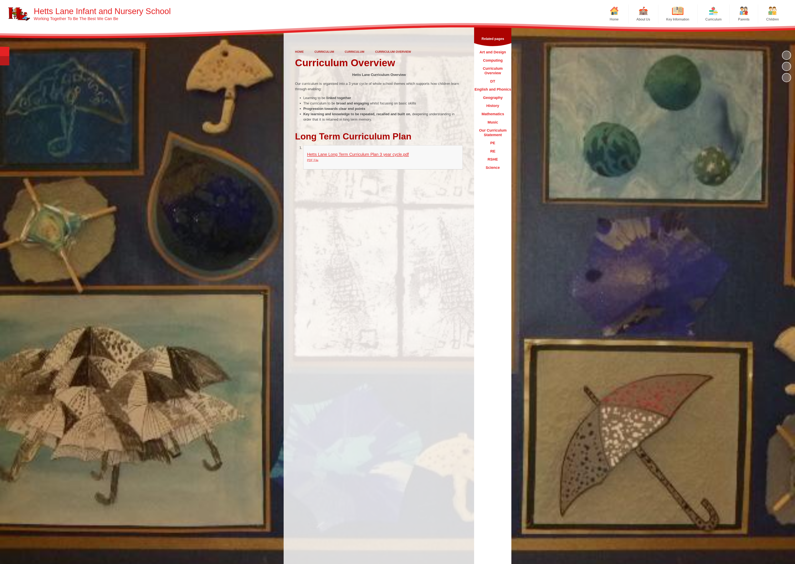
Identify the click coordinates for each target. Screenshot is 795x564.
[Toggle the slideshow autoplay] (786, 55)
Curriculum (324, 51)
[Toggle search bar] (4, 51)
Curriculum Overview (393, 51)
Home (299, 51)
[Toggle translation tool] (4, 60)
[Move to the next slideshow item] (786, 77)
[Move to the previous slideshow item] (786, 66)
